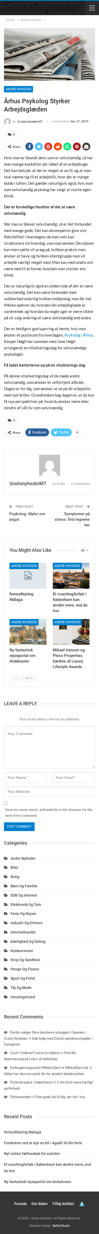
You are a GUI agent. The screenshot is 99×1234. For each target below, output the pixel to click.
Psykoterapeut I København (31, 1082)
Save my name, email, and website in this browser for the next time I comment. (48, 812)
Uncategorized (23, 997)
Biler (14, 867)
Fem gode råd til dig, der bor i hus (60, 1097)
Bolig (15, 877)
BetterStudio (61, 1226)
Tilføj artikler (63, 1204)
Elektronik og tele (26, 904)
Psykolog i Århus (78, 335)
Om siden (39, 1204)
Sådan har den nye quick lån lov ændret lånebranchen (44, 1074)
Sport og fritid (23, 978)
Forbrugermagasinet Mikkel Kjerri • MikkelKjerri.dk (49, 1067)
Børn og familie (24, 886)
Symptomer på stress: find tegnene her (72, 519)
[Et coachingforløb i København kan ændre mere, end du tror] (71, 576)
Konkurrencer (22, 951)
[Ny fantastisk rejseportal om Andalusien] (28, 632)
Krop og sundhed (25, 960)
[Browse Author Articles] (49, 465)
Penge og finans (25, 969)
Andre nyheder (18, 89)
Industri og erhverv (27, 923)
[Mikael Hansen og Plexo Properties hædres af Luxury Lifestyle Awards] (71, 632)
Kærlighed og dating (28, 941)
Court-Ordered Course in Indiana (35, 1053)
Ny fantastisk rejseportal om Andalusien (37, 1182)
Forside (20, 1204)
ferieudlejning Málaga (22, 1132)
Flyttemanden (20, 1097)
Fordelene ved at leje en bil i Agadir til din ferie (43, 1143)
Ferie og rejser (23, 913)
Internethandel (23, 932)
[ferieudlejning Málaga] (28, 576)
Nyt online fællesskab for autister (32, 1153)
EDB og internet (24, 895)
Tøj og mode (21, 988)
